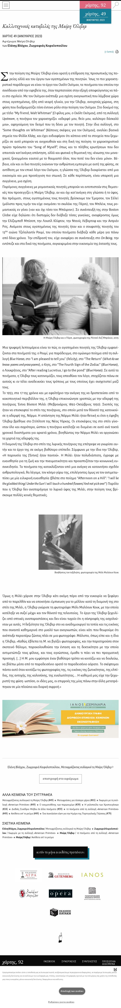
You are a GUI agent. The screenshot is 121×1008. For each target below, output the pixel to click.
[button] (115, 969)
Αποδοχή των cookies (72, 991)
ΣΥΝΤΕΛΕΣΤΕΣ (89, 961)
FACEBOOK (49, 961)
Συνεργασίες (69, 961)
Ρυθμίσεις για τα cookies (61, 1002)
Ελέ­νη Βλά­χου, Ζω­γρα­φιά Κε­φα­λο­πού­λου (46, 829)
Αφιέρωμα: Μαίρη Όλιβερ (18, 41)
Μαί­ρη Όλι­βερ (35, 837)
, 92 (12, 962)
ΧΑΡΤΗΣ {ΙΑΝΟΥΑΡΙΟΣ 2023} (22, 36)
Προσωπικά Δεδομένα (108, 962)
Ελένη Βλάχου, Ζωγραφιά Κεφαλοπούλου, (60, 767)
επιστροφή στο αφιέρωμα (60, 778)
